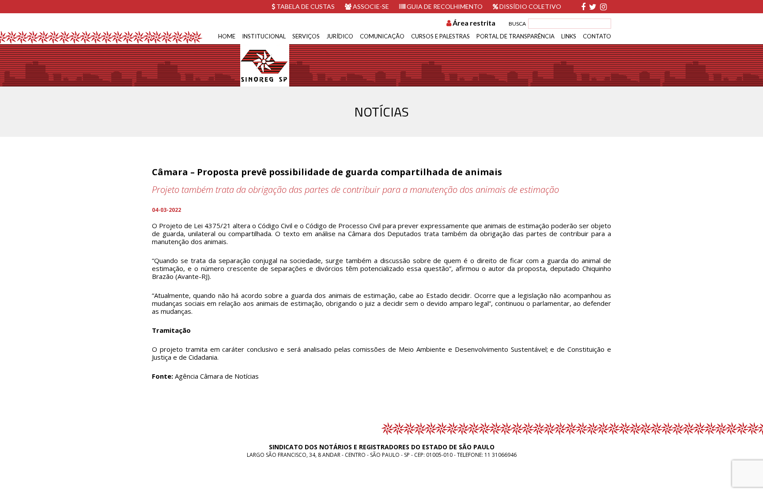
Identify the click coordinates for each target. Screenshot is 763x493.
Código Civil (275, 225)
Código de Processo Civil (343, 225)
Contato (597, 36)
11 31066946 (500, 455)
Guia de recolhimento (444, 6)
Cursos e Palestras (440, 36)
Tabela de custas (305, 6)
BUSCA (517, 23)
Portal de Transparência (515, 36)
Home (226, 36)
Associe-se (370, 6)
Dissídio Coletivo (529, 6)
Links (568, 36)
